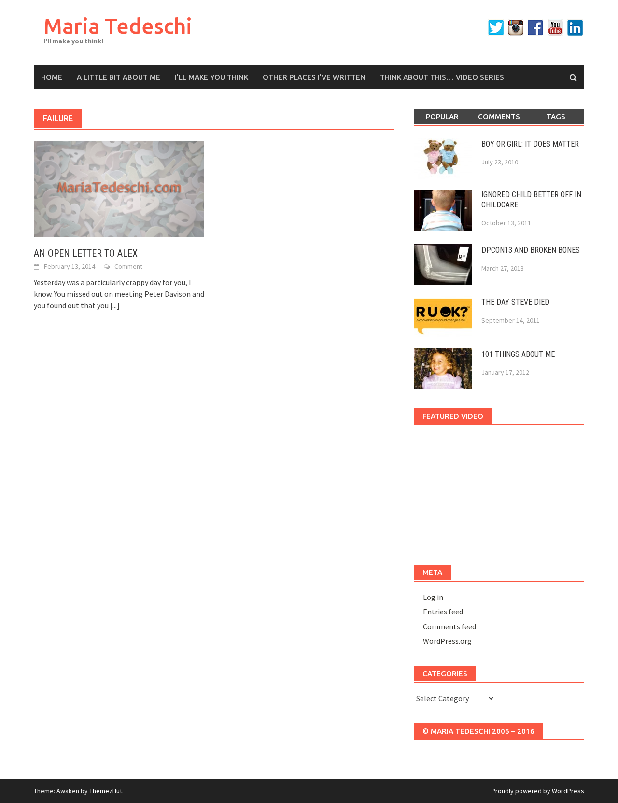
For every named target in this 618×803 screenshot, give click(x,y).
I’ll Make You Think (211, 77)
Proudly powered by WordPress (538, 791)
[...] (115, 305)
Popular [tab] (442, 116)
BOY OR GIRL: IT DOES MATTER (530, 144)
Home (51, 77)
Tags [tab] (556, 116)
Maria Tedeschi (117, 26)
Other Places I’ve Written (314, 77)
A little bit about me (118, 77)
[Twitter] (496, 27)
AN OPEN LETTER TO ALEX (86, 253)
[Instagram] (515, 27)
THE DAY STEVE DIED (515, 302)
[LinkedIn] (575, 27)
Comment (128, 266)
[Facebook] (535, 27)
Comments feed (449, 626)
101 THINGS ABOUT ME (518, 354)
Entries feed (443, 611)
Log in (433, 597)
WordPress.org (447, 641)
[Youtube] (555, 27)
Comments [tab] (499, 116)
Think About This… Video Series (442, 77)
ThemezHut (105, 791)
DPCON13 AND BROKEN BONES (530, 250)
